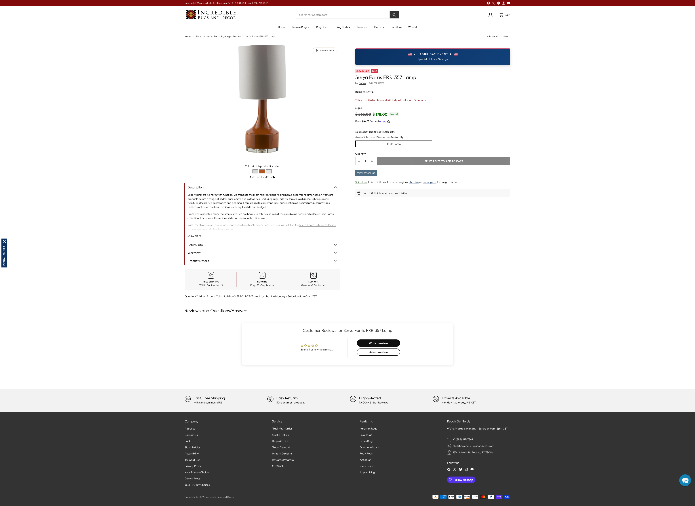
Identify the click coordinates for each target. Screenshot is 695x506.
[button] (685, 480)
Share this (327, 50)
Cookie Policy (193, 478)
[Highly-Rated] (353, 399)
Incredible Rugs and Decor (220, 497)
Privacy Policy (193, 466)
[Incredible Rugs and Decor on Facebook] (488, 3)
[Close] (4, 241)
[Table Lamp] (262, 99)
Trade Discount (281, 447)
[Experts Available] (436, 399)
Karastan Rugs (368, 428)
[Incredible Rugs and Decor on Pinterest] (498, 3)
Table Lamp (394, 144)
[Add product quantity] (371, 161)
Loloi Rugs (366, 435)
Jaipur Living (367, 472)
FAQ (187, 441)
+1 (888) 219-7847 (463, 439)
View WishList (366, 173)
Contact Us (191, 435)
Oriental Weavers (370, 447)
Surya (199, 36)
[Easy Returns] (270, 399)
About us (190, 428)
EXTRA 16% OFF (4, 256)
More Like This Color (262, 177)
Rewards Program (283, 460)
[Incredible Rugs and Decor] (211, 14)
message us (429, 182)
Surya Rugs (366, 441)
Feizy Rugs (366, 453)
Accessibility (192, 453)
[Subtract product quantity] (358, 161)
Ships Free (361, 182)
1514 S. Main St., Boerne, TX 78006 (473, 452)
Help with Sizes (280, 441)
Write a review (378, 343)
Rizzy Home (367, 466)
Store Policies (192, 447)
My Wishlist (278, 466)
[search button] (394, 14)
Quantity (360, 153)
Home (188, 36)
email (257, 296)
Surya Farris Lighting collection (224, 36)
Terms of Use (192, 460)
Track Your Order (282, 428)
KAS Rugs (365, 460)
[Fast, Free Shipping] (188, 399)
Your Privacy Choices (197, 472)
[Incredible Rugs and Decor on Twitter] (493, 3)
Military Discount (282, 453)
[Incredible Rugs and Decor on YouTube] (508, 3)
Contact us (320, 285)
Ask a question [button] (378, 352)
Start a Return (280, 435)
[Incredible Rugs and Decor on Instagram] (503, 3)
